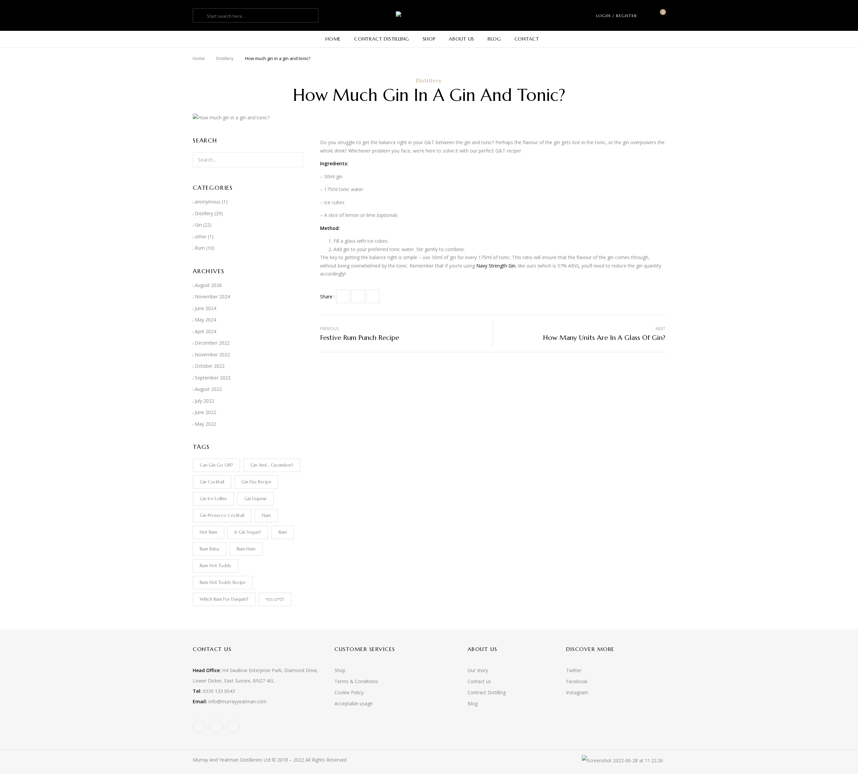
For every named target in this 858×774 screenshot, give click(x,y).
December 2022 (212, 343)
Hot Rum (208, 532)
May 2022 (205, 424)
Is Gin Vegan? (248, 532)
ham (266, 515)
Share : (327, 296)
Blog (473, 703)
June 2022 (205, 412)
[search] (201, 16)
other (200, 236)
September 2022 (213, 377)
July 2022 (204, 401)
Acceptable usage (353, 703)
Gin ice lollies (213, 498)
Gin (198, 225)
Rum (200, 248)
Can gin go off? (216, 465)
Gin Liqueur (255, 498)
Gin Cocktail (212, 482)
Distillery (225, 58)
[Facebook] (343, 296)
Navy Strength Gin (495, 265)
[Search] (294, 159)
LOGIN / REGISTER (616, 15)
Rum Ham (246, 549)
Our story (478, 670)
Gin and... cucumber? (271, 465)
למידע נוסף (275, 599)
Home (199, 58)
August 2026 (208, 285)
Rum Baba (209, 549)
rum (283, 532)
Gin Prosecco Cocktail (222, 515)
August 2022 (208, 389)
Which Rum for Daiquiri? (224, 599)
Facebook (577, 681)
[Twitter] (358, 296)
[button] (660, 15)
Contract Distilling (487, 692)
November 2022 (212, 354)
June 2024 (205, 308)
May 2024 (205, 319)
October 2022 (210, 366)
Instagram (577, 692)
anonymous (208, 201)
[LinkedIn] (373, 296)
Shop (340, 670)
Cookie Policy (349, 692)
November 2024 (212, 296)
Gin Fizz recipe (256, 482)
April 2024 (205, 331)
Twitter (573, 670)
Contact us (479, 681)
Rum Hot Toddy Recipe (223, 582)
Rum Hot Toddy (215, 566)
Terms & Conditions (356, 681)
